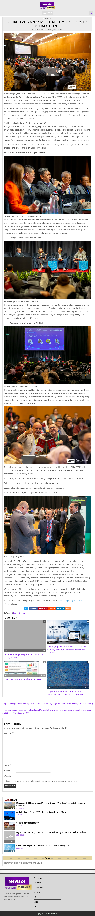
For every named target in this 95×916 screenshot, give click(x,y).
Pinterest (44, 608)
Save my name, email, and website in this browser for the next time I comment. (41, 781)
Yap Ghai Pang (37, 863)
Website (7, 776)
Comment (9, 733)
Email (7, 770)
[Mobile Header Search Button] (91, 13)
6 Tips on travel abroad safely (27, 823)
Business (48, 19)
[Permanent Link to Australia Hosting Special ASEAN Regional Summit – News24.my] (9, 815)
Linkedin (61, 608)
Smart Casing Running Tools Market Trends (23, 679)
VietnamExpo (27, 863)
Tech (36, 906)
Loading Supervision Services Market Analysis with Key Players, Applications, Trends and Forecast (68, 649)
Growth (37, 892)
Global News (39, 887)
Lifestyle (37, 897)
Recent (14, 800)
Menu (49, 13)
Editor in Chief (39, 29)
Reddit (53, 608)
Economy (38, 882)
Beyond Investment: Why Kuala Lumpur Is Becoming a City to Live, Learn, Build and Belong (51, 832)
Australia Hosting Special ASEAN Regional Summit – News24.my (41, 812)
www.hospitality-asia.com (70, 600)
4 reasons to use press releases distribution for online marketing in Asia (43, 845)
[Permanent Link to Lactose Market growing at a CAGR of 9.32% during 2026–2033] (25, 636)
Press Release (19, 613)
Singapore (18, 863)
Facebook (34, 608)
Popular (7, 800)
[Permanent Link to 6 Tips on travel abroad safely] (9, 826)
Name (7, 765)
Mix (69, 608)
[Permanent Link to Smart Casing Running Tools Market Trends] (25, 669)
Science (37, 901)
